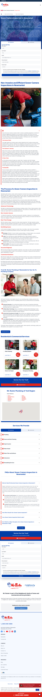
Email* (3, 55)
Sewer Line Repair (9, 370)
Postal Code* (4, 64)
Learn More (7, 355)
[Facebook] (2, 631)
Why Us (2, 645)
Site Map (3, 667)
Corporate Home (4, 669)
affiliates (29, 70)
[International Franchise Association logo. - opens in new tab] (3, 672)
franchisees (34, 70)
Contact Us (3, 650)
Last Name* (4, 50)
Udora (23, 395)
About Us (3, 648)
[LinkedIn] (15, 631)
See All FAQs (21, 527)
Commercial (31, 42)
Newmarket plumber (26, 26)
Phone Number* (4, 60)
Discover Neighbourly (20, 608)
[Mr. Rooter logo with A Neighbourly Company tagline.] (21, 618)
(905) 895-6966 (7, 624)
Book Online (21, 575)
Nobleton (9, 400)
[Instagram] (9, 631)
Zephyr (23, 400)
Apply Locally (4, 655)
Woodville (24, 397)
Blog (2, 662)
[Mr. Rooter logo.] (14, 586)
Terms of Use (10, 683)
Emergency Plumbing (28, 370)
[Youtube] (7, 631)
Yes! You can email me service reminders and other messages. (14, 69)
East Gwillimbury (11, 396)
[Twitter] (4, 631)
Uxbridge (23, 396)
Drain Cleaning (8, 351)
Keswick (9, 397)
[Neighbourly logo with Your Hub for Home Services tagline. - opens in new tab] (30, 585)
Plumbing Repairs (27, 351)
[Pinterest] (12, 631)
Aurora (9, 395)
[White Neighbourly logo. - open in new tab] (3, 0)
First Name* (4, 46)
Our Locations (4, 664)
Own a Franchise (4, 653)
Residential (12, 42)
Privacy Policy (16, 683)
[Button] (21, 130)
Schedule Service (5, 331)
